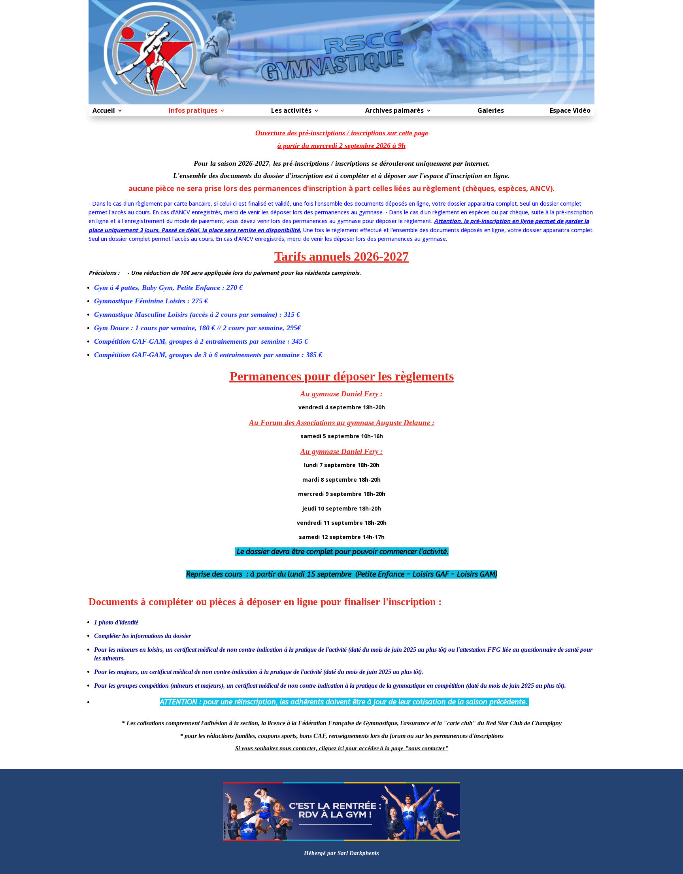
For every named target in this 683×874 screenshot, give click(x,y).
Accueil (103, 111)
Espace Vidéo (570, 111)
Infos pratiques (193, 111)
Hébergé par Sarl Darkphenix (341, 853)
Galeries (490, 111)
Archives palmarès (394, 111)
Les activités (291, 111)
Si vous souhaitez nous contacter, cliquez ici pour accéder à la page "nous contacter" (341, 748)
